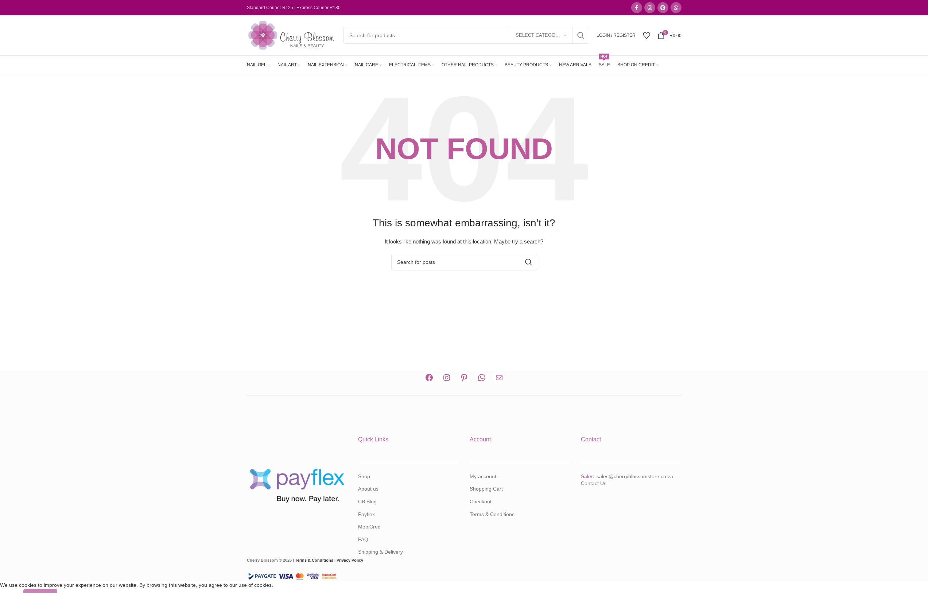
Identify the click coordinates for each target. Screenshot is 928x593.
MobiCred (369, 527)
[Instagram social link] (649, 7)
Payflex (366, 514)
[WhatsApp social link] (676, 7)
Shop (364, 476)
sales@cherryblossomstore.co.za (635, 476)
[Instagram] (446, 377)
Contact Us (593, 483)
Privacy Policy (350, 560)
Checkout (481, 501)
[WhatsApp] (481, 377)
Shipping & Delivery (380, 552)
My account (483, 476)
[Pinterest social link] (662, 7)
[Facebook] (429, 377)
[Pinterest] (464, 377)
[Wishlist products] (646, 35)
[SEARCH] (580, 35)
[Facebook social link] (636, 7)
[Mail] (499, 377)
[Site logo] (291, 35)
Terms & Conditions (492, 514)
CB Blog (367, 501)
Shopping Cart (486, 489)
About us (368, 489)
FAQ (363, 539)
